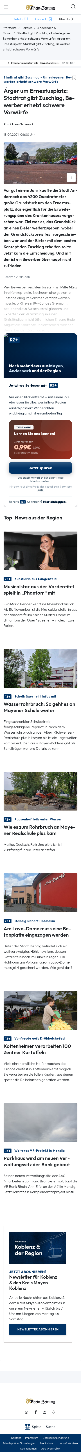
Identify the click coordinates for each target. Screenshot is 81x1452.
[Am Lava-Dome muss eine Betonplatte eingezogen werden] (40, 892)
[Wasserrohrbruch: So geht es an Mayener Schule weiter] (40, 668)
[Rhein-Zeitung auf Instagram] (44, 1412)
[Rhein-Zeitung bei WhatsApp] (26, 1412)
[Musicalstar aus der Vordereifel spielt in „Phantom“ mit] (40, 550)
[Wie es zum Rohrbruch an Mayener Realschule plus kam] (40, 791)
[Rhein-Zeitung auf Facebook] (35, 1412)
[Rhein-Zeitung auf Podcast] (53, 1412)
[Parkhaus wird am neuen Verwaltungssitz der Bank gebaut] (40, 1122)
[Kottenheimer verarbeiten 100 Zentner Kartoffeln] (40, 1009)
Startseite (10, 28)
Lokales (27, 28)
